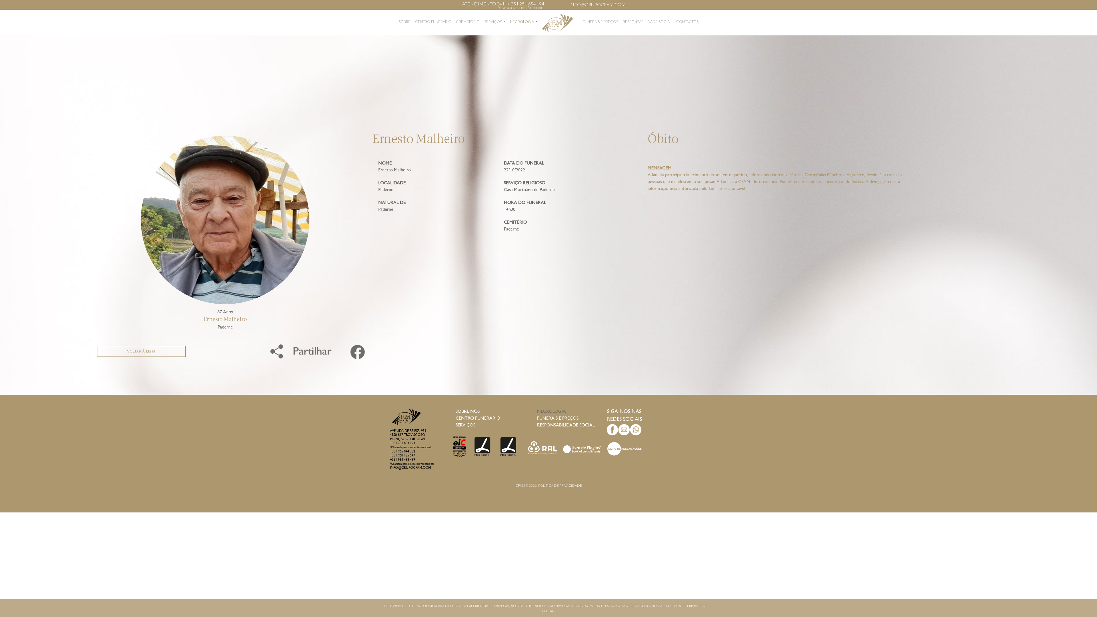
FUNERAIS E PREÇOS (600, 21)
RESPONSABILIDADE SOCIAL (647, 21)
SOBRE (405, 21)
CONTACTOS (687, 21)
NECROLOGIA (522, 21)
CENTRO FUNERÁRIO (433, 21)
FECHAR (548, 611)
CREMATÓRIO (468, 21)
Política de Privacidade (560, 485)
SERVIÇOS (493, 21)
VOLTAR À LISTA (141, 351)
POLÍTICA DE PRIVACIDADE (688, 606)
